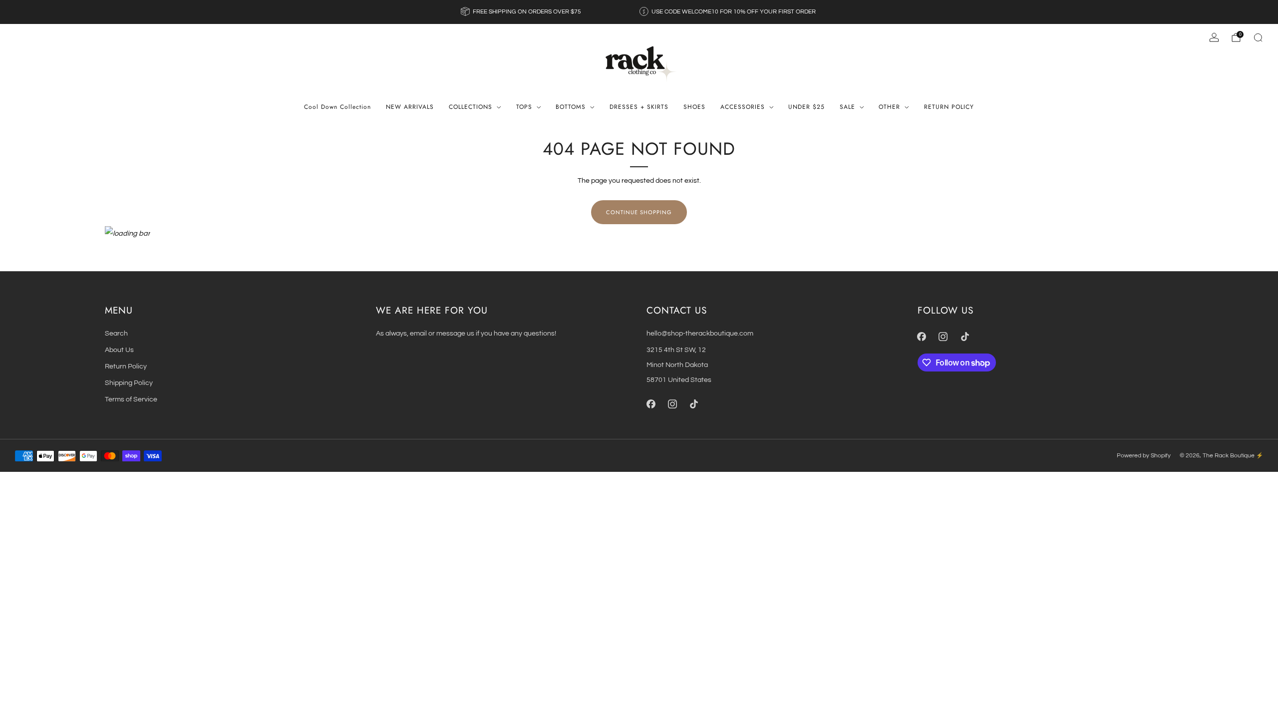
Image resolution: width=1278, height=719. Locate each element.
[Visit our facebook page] (650, 404)
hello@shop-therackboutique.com (699, 333)
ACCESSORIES (742, 106)
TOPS (524, 106)
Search (116, 333)
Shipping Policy (129, 382)
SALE (847, 106)
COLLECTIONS (470, 106)
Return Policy (126, 366)
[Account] (1214, 37)
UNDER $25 (806, 106)
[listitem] (521, 12)
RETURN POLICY (949, 106)
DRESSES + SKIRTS (639, 106)
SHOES (694, 106)
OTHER (889, 106)
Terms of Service (131, 399)
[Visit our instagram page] (672, 404)
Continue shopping (639, 212)
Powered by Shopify (1144, 455)
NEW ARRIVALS (410, 106)
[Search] (1258, 37)
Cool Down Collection (337, 106)
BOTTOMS (571, 106)
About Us (119, 350)
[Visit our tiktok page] (693, 404)
